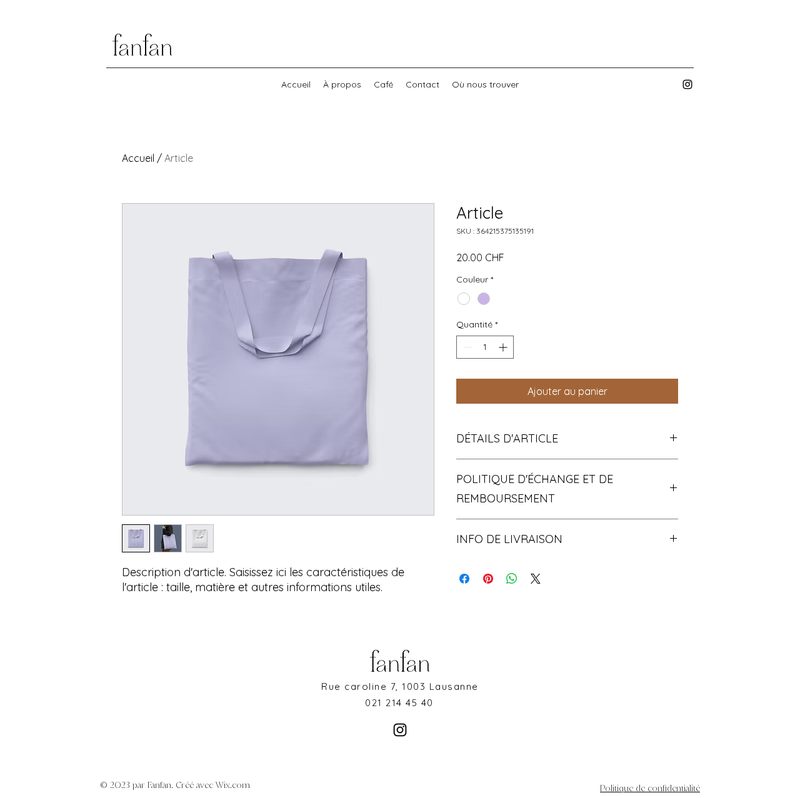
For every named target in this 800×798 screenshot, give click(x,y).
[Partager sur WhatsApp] (511, 578)
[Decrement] (466, 347)
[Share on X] (535, 578)
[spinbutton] (485, 347)
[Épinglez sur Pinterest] (488, 578)
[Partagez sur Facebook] (464, 578)
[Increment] (504, 347)
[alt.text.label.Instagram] (687, 84)
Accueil (138, 158)
